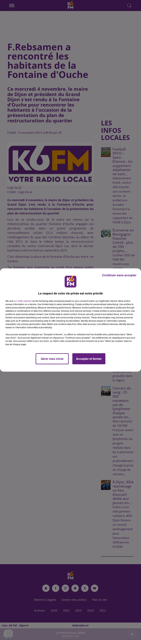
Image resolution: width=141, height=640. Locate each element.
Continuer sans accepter (119, 275)
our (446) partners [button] (23, 300)
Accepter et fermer (89, 359)
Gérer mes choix (52, 359)
